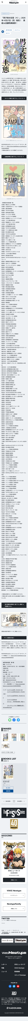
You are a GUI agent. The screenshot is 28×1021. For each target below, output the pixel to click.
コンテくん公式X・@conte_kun (15, 690)
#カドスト (8, 33)
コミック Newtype (20, 975)
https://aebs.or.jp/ (8, 1004)
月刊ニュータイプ (19, 964)
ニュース (8, 930)
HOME (3, 930)
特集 (2, 968)
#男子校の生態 (9, 30)
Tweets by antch (3, 923)
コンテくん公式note (12, 699)
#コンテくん (17, 30)
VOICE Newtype (19, 968)
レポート (4, 964)
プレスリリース (16, 930)
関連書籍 (17, 971)
